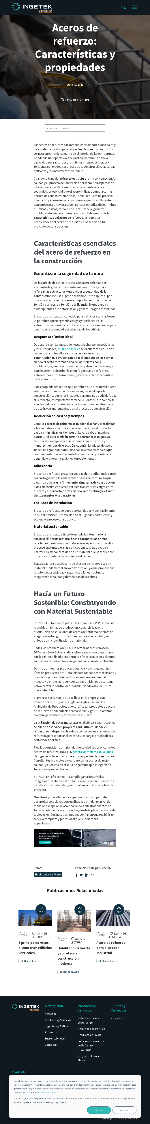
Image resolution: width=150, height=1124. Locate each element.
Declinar (124, 1110)
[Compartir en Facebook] (76, 875)
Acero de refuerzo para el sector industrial (111, 947)
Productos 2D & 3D (89, 1035)
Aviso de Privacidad (128, 1118)
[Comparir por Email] (92, 875)
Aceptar (99, 1110)
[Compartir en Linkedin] (86, 875)
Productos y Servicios (58, 1020)
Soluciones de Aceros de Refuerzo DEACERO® (91, 1045)
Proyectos (51, 1032)
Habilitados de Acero (48, 874)
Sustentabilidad (55, 1038)
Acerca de (51, 1014)
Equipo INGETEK (23, 933)
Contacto (51, 1044)
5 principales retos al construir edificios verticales (35, 947)
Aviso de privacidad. (47, 1092)
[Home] (32, 15)
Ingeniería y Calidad (57, 1026)
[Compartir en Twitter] (81, 875)
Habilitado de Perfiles (91, 1029)
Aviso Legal (106, 1118)
